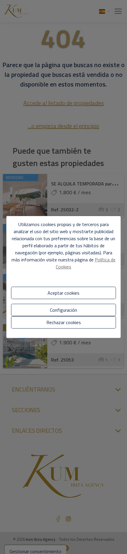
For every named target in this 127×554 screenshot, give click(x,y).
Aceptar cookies (63, 292)
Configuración (63, 310)
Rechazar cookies (63, 322)
